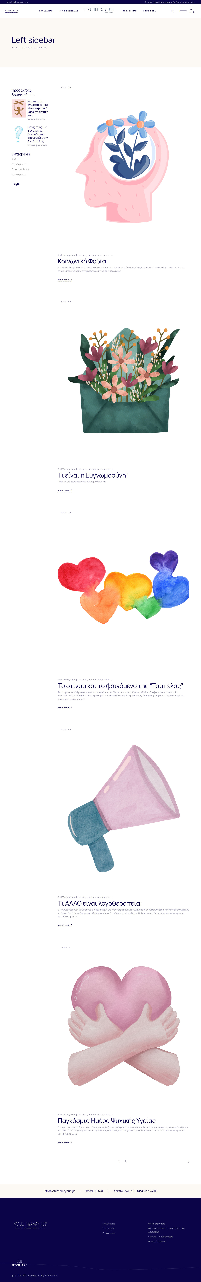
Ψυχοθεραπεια (101, 255)
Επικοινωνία (109, 1233)
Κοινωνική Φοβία (82, 261)
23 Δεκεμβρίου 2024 (37, 145)
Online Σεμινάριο (156, 1223)
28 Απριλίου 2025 (36, 119)
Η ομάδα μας (109, 1223)
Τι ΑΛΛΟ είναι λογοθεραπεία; (100, 903)
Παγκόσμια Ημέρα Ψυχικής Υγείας (107, 1120)
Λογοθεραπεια (101, 897)
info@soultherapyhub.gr (18, 2)
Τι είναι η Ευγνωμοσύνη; (93, 475)
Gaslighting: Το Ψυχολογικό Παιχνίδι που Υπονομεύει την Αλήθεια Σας (38, 134)
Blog (83, 255)
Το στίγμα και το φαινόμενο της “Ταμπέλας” (120, 685)
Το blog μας (108, 1228)
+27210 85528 (94, 1191)
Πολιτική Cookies (157, 1241)
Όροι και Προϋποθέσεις (160, 1236)
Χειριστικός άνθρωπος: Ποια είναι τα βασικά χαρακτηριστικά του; (38, 108)
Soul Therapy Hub (66, 255)
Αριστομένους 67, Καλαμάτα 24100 (135, 1191)
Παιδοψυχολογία (20, 169)
